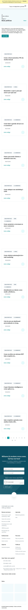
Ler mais (5, 36)
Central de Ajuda (6, 547)
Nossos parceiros (19, 541)
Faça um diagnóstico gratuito (16, 6)
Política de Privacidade (18, 548)
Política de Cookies (20, 554)
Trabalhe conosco (6, 538)
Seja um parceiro (19, 538)
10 (12, 440)
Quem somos (5, 541)
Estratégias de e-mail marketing (7, 524)
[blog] (5, 5)
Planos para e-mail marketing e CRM (6, 515)
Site (16, 517)
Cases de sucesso (6, 519)
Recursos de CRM (6, 521)
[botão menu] (25, 6)
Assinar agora (8, 486)
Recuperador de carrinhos (5, 531)
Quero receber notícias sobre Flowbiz (14, 478)
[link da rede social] (3, 577)
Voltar (24, 20)
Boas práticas (5, 16)
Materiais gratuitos (20, 514)
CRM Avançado (5, 528)
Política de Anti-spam (20, 551)
